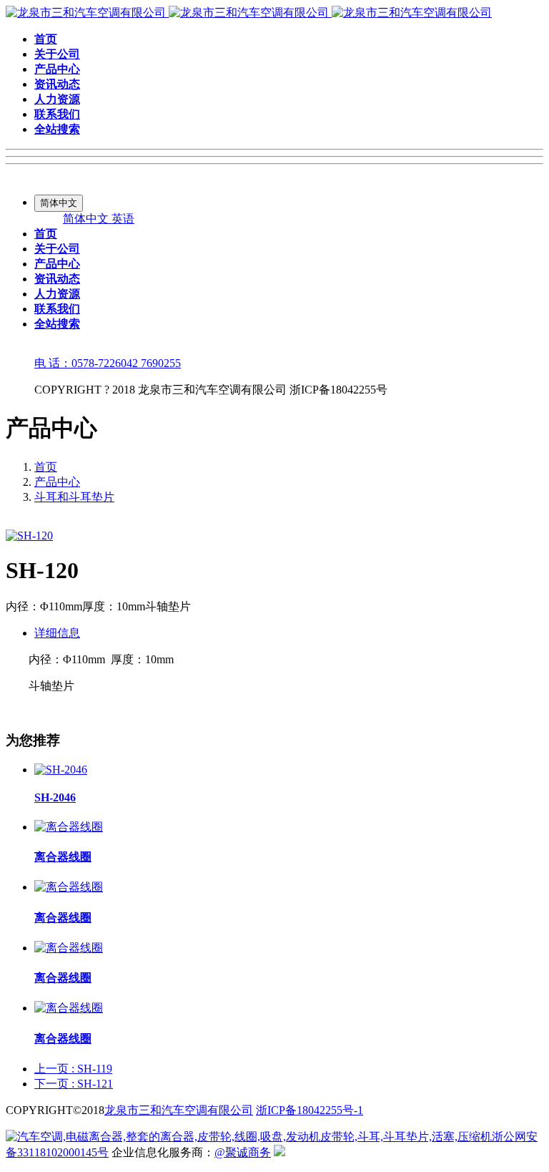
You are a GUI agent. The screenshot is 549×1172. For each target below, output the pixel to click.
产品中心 (57, 482)
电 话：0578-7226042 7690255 (107, 363)
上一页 (73, 1069)
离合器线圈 (63, 857)
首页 (45, 467)
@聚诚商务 (242, 1152)
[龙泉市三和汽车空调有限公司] (249, 12)
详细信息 (57, 633)
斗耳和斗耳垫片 (74, 497)
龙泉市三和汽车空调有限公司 (178, 1110)
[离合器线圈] (68, 827)
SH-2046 (55, 797)
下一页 (73, 1084)
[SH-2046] (60, 769)
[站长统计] (279, 1152)
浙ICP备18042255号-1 (309, 1110)
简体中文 (87, 219)
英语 (123, 219)
